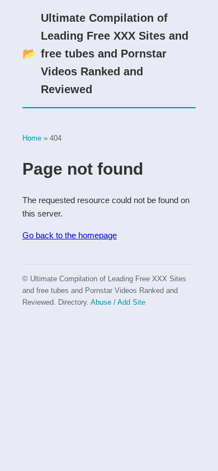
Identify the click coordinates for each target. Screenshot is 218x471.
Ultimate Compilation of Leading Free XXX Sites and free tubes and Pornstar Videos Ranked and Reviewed (105, 53)
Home (31, 138)
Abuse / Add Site (118, 302)
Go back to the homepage (69, 235)
